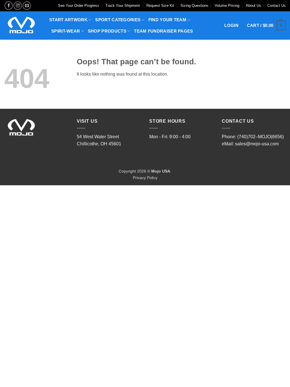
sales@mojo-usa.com (257, 143)
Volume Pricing (227, 5)
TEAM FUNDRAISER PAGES (163, 31)
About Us (253, 5)
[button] (266, 26)
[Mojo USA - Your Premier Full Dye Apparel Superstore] (22, 25)
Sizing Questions (194, 5)
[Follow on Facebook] (9, 5)
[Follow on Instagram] (18, 5)
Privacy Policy (145, 177)
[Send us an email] (27, 5)
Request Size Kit (160, 5)
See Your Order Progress (78, 5)
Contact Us (276, 5)
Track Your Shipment (122, 5)
